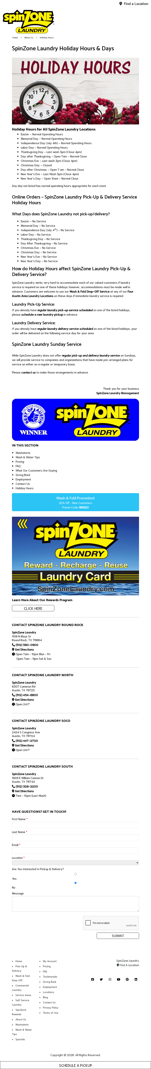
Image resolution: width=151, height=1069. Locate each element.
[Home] (28, 21)
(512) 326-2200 (27, 786)
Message (18, 893)
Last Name (19, 832)
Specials (20, 1039)
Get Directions (24, 649)
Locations (48, 992)
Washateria (23, 452)
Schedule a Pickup (75, 1065)
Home (15, 37)
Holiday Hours (25, 488)
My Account (50, 961)
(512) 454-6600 (27, 695)
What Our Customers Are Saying (36, 470)
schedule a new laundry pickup (42, 314)
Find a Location (135, 4)
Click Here (33, 608)
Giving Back (23, 475)
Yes (14, 878)
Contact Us (23, 483)
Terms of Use (50, 1012)
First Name (20, 819)
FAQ (18, 466)
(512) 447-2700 (27, 740)
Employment (23, 479)
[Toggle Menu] (144, 21)
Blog (45, 997)
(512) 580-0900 (27, 644)
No (13, 887)
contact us (28, 372)
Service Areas (23, 995)
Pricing (20, 461)
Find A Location (129, 965)
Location (18, 857)
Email (16, 844)
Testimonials (50, 976)
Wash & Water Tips (28, 457)
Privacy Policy (50, 1007)
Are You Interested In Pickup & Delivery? (38, 869)
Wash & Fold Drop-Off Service (90, 291)
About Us (28, 37)
